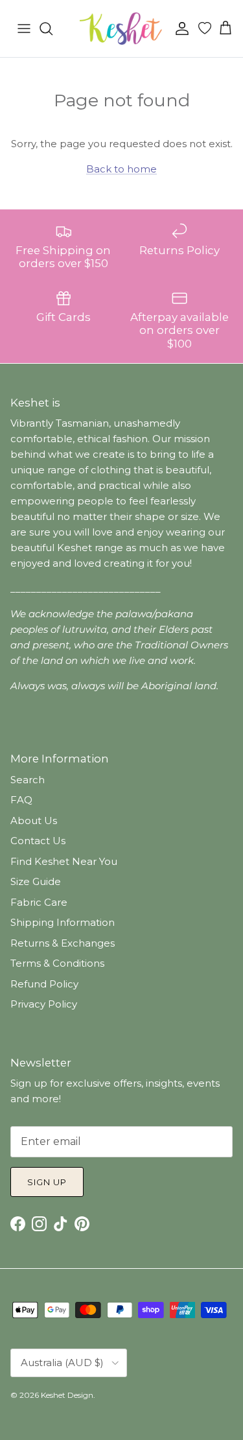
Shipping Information (62, 922)
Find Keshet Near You (63, 861)
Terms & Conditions (57, 963)
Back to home (121, 169)
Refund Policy (44, 984)
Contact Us (37, 840)
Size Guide (35, 881)
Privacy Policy (43, 1004)
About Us (33, 820)
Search (27, 779)
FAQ (21, 800)
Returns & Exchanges (62, 943)
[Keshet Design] (122, 28)
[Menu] (24, 28)
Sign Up (47, 1182)
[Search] (52, 28)
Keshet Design (67, 1395)
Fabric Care (38, 902)
